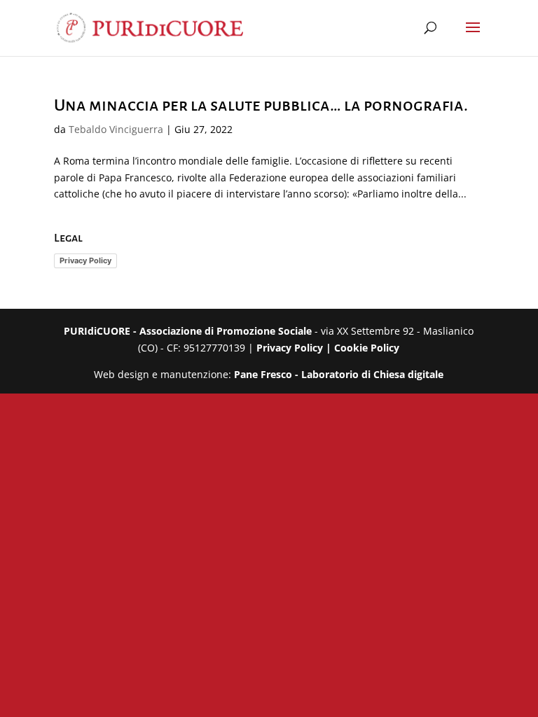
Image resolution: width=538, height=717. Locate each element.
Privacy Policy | (295, 347)
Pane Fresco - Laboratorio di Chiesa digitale (338, 374)
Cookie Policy (366, 347)
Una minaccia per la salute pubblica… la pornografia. (261, 105)
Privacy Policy (85, 260)
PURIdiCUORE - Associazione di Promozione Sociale (188, 330)
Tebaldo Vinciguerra (116, 129)
